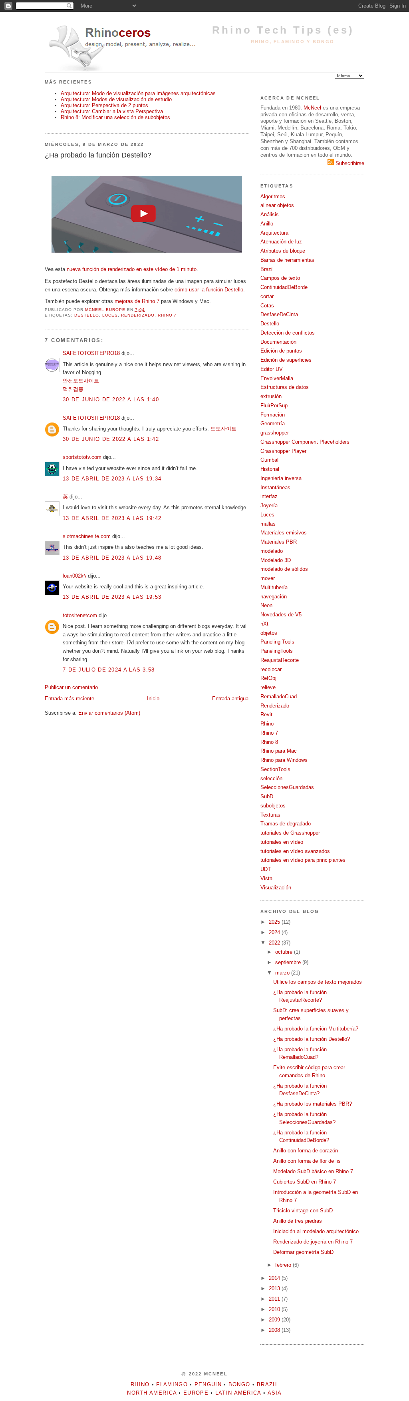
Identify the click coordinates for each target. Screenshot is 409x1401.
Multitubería (274, 587)
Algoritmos (272, 196)
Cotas (267, 306)
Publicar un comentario (71, 687)
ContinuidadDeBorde (284, 287)
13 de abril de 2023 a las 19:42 (112, 518)
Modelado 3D (275, 560)
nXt (264, 624)
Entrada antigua (230, 698)
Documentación (278, 342)
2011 (275, 1299)
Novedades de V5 (281, 615)
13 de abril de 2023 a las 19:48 (112, 558)
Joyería (269, 505)
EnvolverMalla (276, 378)
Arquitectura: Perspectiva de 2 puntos (104, 105)
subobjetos (273, 806)
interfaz (269, 496)
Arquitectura (274, 233)
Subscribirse (349, 163)
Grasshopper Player (283, 451)
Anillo (266, 224)
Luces (110, 315)
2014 (275, 1278)
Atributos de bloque (282, 251)
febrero (284, 1265)
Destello (86, 315)
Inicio (153, 698)
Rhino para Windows (284, 760)
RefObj (268, 678)
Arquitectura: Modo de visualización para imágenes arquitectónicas (138, 93)
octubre (284, 952)
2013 (275, 1288)
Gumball (270, 460)
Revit (266, 714)
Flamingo (171, 1384)
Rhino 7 (167, 315)
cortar (267, 296)
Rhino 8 (269, 742)
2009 (275, 1320)
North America (152, 1393)
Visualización (275, 888)
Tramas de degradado (285, 824)
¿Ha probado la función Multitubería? (315, 1029)
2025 (275, 922)
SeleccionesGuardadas (287, 787)
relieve (268, 687)
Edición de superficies (286, 360)
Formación (272, 415)
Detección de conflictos (287, 333)
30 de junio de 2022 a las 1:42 (111, 439)
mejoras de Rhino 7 (137, 301)
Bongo (239, 1384)
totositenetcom (80, 615)
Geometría (272, 423)
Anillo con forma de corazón (305, 1151)
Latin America (238, 1393)
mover (267, 578)
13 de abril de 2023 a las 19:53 (112, 597)
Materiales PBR (278, 542)
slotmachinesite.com (87, 536)
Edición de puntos (281, 351)
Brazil (267, 269)
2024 (275, 932)
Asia (275, 1393)
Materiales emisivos (283, 533)
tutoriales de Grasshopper (290, 833)
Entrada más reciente (69, 698)
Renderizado (138, 315)
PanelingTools (276, 651)
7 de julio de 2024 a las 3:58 (109, 670)
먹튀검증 (73, 389)
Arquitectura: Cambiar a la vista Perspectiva (112, 111)
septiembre (288, 962)
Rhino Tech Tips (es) (283, 30)
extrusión (271, 396)
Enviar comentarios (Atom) (109, 713)
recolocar (271, 669)
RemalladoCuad (278, 697)
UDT (265, 869)
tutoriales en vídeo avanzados (295, 851)
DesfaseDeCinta (279, 314)
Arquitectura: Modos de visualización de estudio (116, 99)
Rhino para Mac (278, 751)
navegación (273, 597)
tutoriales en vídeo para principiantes (302, 860)
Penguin (208, 1384)
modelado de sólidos (284, 569)
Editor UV (271, 369)
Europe (195, 1393)
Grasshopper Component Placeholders (304, 442)
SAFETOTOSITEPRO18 (91, 353)
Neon (266, 605)
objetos (268, 633)
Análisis (269, 214)
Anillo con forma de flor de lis (307, 1161)
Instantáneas (275, 487)
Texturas (270, 815)
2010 (275, 1309)
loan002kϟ (74, 576)
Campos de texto (280, 278)
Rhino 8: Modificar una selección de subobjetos (115, 117)
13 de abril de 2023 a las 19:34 (112, 479)
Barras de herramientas (287, 260)
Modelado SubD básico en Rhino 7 (313, 1171)
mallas (268, 524)
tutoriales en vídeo (281, 842)
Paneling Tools (277, 642)
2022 (275, 943)
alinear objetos (277, 205)
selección (271, 778)
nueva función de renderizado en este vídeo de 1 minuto (132, 269)
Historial (269, 469)
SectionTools (275, 769)
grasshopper (274, 433)
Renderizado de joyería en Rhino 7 (313, 1242)
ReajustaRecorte (279, 660)
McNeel (312, 108)
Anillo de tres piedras (297, 1221)
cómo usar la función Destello (209, 290)
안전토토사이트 (81, 381)
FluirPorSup (274, 406)
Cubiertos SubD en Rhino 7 (304, 1182)
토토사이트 (223, 429)
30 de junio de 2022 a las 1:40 (111, 400)
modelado (271, 551)
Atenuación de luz (281, 242)
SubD (266, 796)
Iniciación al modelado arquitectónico (316, 1231)
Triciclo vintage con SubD (303, 1211)
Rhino (267, 724)
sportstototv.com (82, 457)
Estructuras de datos (284, 387)
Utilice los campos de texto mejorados (317, 982)
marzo (283, 973)
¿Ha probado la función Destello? (311, 1039)
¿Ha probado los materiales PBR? (312, 1104)
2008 (275, 1330)
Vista (266, 878)
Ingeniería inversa (281, 478)
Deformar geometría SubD (303, 1252)
